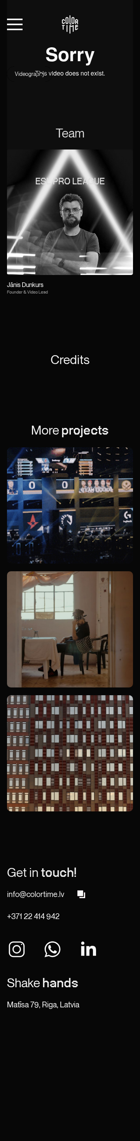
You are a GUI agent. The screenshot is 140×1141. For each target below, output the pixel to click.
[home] (70, 24)
